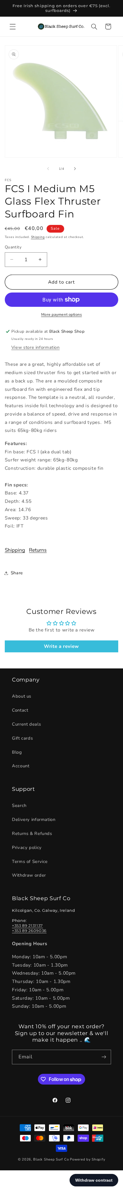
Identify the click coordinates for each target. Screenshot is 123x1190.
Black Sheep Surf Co (51, 1159)
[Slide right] (75, 168)
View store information (35, 347)
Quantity (13, 247)
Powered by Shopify (87, 1159)
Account (20, 766)
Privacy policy (27, 847)
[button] (12, 26)
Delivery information (34, 819)
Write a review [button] (61, 646)
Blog (17, 752)
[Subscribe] (104, 1057)
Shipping (38, 237)
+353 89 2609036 (29, 930)
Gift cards (22, 738)
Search (19, 805)
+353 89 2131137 (27, 925)
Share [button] (17, 573)
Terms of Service (30, 861)
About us (21, 696)
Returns (38, 550)
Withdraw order (29, 875)
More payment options (61, 314)
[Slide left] (48, 168)
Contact (20, 710)
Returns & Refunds (32, 833)
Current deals (26, 724)
